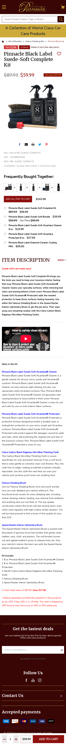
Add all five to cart (18, 199)
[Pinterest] (46, 144)
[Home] (3, 41)
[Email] (26, 144)
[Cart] (62, 7)
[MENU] (4, 7)
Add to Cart (48, 739)
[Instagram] (39, 680)
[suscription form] (61, 650)
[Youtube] (33, 680)
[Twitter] (40, 144)
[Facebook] (19, 144)
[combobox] (30, 19)
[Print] (33, 144)
